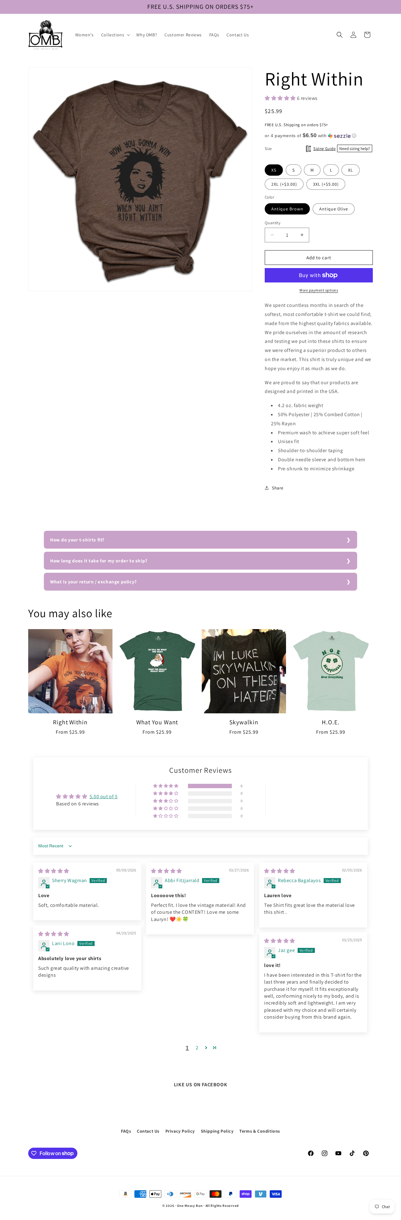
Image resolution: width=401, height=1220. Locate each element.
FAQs (126, 1131)
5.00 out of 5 (104, 797)
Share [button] (278, 487)
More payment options (318, 290)
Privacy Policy (180, 1131)
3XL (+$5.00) (326, 184)
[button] (115, 34)
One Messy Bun (189, 1205)
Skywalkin (243, 722)
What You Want (157, 722)
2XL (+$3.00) (284, 184)
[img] (53, 871)
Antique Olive (333, 208)
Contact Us (148, 1131)
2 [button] (197, 1047)
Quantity (272, 222)
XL (350, 170)
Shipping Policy (217, 1131)
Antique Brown (287, 208)
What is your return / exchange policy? (93, 582)
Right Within (70, 722)
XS (273, 170)
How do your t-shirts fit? (77, 540)
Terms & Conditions (259, 1131)
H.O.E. (330, 722)
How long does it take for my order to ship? (99, 561)
